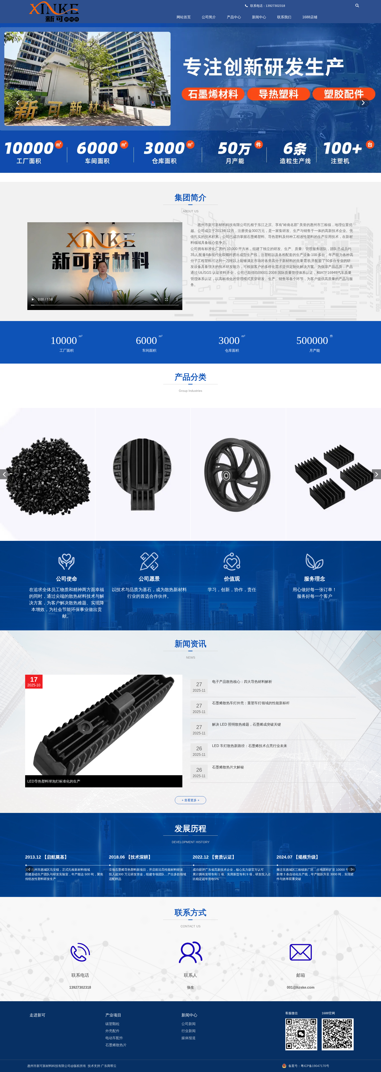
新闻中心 (259, 17)
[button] (18, 103)
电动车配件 (114, 1038)
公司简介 (209, 17)
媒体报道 (188, 1038)
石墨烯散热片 (116, 1045)
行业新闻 (188, 1031)
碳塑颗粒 (112, 1024)
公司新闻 (188, 1024)
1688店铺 (309, 17)
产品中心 (234, 17)
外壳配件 (112, 1031)
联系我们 (284, 17)
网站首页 (184, 17)
